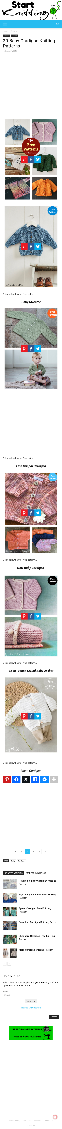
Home (5, 31)
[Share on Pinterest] (7, 779)
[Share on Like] (35, 779)
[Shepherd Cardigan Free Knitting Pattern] (10, 939)
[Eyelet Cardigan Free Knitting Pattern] (10, 912)
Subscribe (31, 1001)
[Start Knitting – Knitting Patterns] (31, 10)
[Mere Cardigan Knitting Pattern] (10, 953)
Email (5, 991)
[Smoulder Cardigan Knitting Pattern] (10, 926)
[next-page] (9, 964)
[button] (5, 24)
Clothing (14, 31)
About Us (37, 1120)
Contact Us (48, 1120)
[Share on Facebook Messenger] (44, 779)
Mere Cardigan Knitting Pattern (36, 949)
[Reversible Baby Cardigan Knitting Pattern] (10, 884)
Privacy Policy (14, 1120)
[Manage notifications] (55, 1117)
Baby (13, 861)
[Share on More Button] (54, 779)
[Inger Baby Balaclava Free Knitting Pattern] (10, 898)
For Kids (14, 36)
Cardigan (21, 861)
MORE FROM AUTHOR (36, 873)
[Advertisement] (31, 85)
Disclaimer (27, 1120)
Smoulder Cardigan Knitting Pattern (38, 922)
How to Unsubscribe (31, 1007)
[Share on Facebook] (16, 779)
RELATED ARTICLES (14, 873)
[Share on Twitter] (26, 779)
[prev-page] (4, 964)
